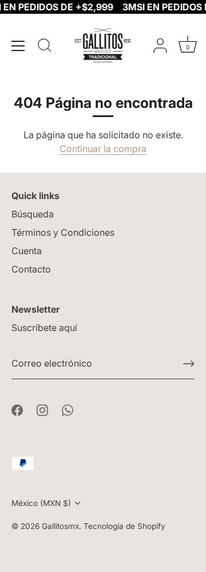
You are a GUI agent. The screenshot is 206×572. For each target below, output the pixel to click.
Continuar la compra (103, 148)
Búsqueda (32, 214)
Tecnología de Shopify (124, 526)
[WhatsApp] (67, 409)
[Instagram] (42, 409)
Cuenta (26, 250)
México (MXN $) (41, 503)
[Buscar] (44, 47)
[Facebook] (17, 409)
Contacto (31, 269)
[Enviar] (189, 363)
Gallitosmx (60, 526)
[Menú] (18, 46)
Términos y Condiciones (62, 232)
